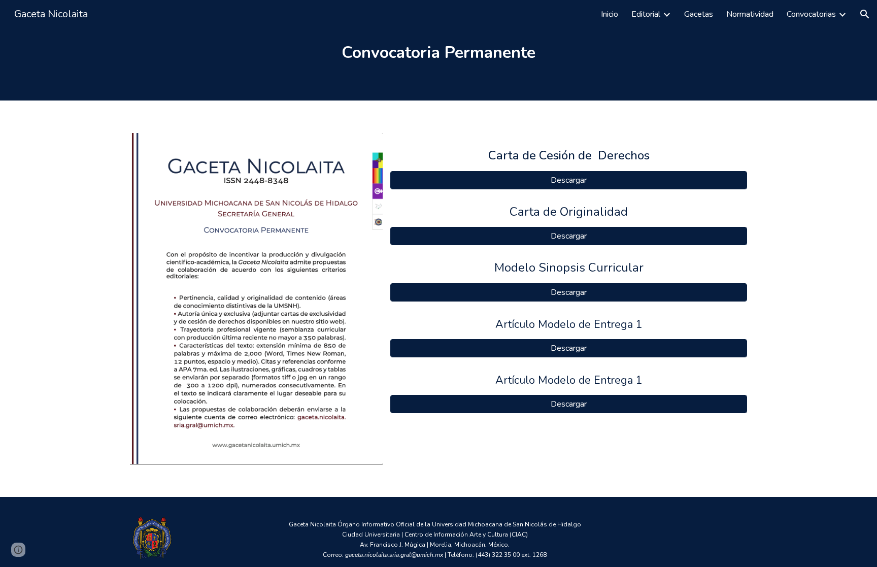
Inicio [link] (609, 14)
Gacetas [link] (698, 14)
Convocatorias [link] (811, 14)
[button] (865, 14)
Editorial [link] (645, 14)
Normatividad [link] (749, 14)
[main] (438, 50)
